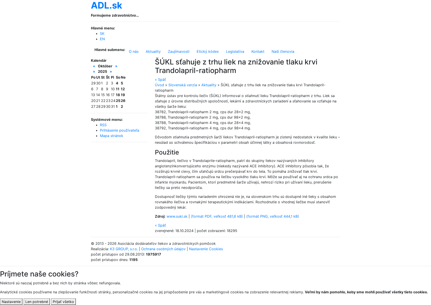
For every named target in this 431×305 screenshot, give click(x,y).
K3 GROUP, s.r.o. (124, 249)
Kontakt (257, 51)
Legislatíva (235, 51)
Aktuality (153, 51)
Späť (160, 79)
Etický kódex (208, 51)
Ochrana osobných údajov (163, 249)
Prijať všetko (63, 301)
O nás (134, 51)
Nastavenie (11, 301)
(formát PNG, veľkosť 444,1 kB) (272, 216)
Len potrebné (36, 301)
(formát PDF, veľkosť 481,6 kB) (217, 216)
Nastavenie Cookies (206, 249)
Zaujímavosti (178, 51)
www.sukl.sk (177, 216)
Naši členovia (283, 51)
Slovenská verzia (182, 85)
